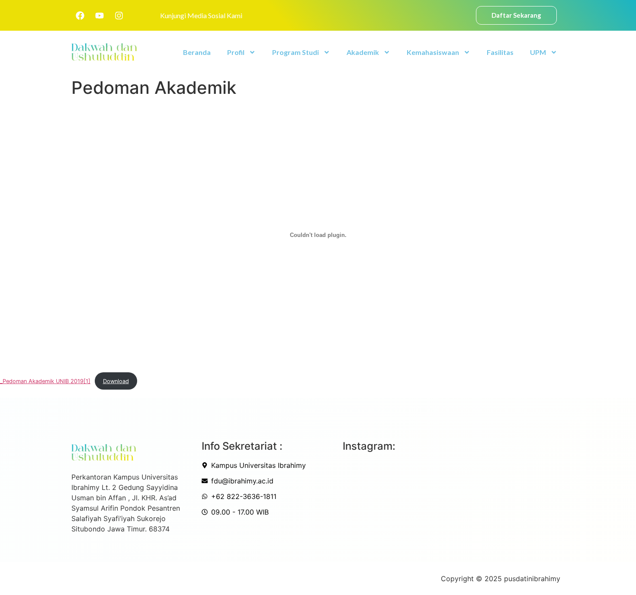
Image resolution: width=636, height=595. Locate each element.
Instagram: (369, 446)
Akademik (363, 52)
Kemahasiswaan (433, 52)
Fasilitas (500, 52)
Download (116, 381)
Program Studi (295, 52)
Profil (235, 52)
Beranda (197, 52)
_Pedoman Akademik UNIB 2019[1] (45, 381)
